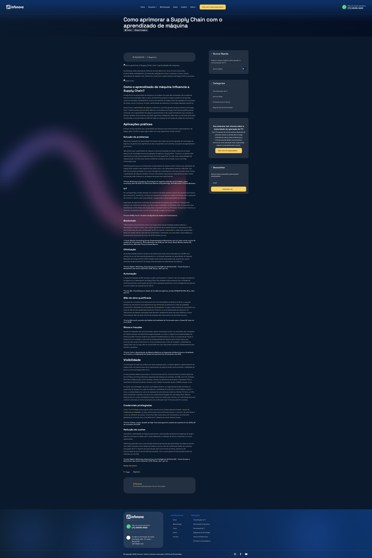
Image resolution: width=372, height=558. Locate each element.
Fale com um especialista (227, 151)
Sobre (192, 7)
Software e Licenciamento (201, 541)
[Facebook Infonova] (240, 554)
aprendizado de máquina (143, 108)
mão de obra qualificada (138, 310)
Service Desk (218, 97)
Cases (175, 7)
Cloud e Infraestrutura (200, 537)
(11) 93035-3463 (355, 8)
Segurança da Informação (223, 107)
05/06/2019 (139, 57)
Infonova (139, 554)
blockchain (170, 230)
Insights (184, 7)
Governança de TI (199, 528)
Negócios (153, 57)
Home (143, 7)
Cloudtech (133, 466)
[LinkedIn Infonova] (229, 554)
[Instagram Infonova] (235, 554)
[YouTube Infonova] (246, 554)
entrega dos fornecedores (154, 307)
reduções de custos (161, 73)
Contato (176, 537)
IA (172, 151)
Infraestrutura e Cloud (221, 102)
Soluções (151, 7)
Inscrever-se (227, 189)
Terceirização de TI (220, 91)
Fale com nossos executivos (212, 7)
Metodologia (165, 7)
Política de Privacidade (173, 554)
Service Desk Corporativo (201, 524)
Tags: (127, 472)
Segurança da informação (201, 532)
